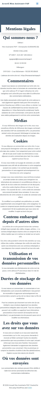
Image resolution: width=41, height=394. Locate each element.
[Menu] (37, 3)
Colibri (30, 388)
